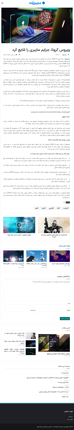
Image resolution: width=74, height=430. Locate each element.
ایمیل (68, 310)
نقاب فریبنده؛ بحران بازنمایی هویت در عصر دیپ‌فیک (14, 334)
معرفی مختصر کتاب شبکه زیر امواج (58, 354)
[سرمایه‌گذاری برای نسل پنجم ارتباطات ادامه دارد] (36, 256)
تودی (38, 427)
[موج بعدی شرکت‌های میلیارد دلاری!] (59, 256)
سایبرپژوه (64, 55)
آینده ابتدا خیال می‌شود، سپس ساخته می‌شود (14, 342)
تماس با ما (70, 419)
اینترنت (65, 208)
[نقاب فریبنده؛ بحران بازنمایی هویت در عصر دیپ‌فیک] (31, 335)
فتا (64, 202)
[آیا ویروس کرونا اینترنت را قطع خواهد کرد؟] (13, 256)
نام (69, 303)
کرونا (43, 208)
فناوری (51, 208)
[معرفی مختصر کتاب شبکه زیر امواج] (54, 343)
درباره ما (71, 417)
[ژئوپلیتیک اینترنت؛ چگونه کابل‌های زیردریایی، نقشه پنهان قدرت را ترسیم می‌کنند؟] (31, 351)
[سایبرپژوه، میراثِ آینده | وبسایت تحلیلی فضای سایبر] (37, 3)
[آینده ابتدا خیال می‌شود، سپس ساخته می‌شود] (31, 343)
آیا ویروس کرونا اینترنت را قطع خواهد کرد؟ (13, 264)
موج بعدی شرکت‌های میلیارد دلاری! (61, 264)
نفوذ (36, 208)
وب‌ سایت (33, 310)
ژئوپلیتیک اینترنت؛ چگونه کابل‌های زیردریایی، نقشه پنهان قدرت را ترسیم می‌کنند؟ (14, 351)
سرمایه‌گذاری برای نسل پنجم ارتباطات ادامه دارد (36, 264)
